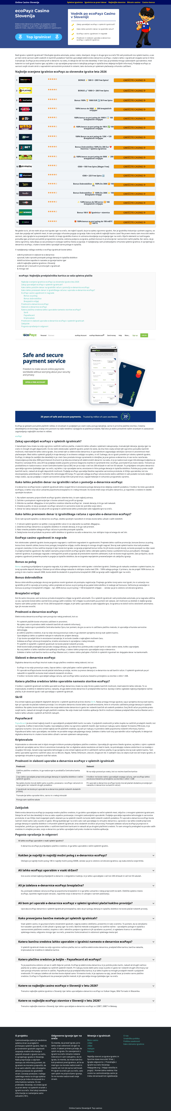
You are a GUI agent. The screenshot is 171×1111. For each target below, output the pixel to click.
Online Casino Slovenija (27, 2)
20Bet (89, 1046)
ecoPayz (18, 436)
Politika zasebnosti (131, 1041)
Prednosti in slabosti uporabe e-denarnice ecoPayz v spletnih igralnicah (52, 321)
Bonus (18, 566)
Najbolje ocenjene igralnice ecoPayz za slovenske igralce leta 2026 (50, 282)
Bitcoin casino (133, 2)
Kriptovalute (29, 318)
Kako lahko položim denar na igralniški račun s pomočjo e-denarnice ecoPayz (55, 287)
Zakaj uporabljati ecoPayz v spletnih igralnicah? (96, 24)
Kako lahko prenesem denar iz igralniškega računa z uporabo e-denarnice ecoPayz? (58, 290)
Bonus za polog (30, 295)
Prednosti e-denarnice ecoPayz (35, 304)
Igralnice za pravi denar (96, 2)
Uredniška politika (131, 1038)
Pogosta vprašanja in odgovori (34, 326)
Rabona (90, 1051)
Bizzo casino (92, 1040)
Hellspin (90, 1048)
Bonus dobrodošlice (33, 298)
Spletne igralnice (75, 2)
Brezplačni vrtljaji (31, 301)
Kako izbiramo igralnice (133, 1044)
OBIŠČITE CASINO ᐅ (134, 80)
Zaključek (25, 323)
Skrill (26, 312)
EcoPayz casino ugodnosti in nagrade (92, 34)
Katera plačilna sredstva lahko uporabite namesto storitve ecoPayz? (51, 309)
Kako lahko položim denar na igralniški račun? (95, 29)
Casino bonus (148, 2)
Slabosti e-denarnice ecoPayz (34, 307)
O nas (126, 1035)
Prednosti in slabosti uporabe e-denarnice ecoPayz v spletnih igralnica (93, 39)
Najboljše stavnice (116, 2)
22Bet (89, 1043)
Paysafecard (29, 315)
